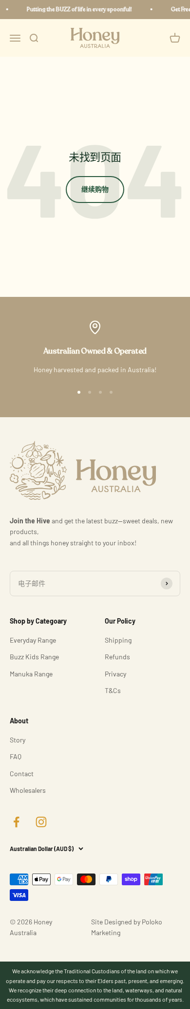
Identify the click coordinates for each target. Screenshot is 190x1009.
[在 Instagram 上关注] (41, 822)
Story (17, 740)
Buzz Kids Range (34, 656)
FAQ (15, 756)
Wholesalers (28, 790)
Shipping (118, 640)
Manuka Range (31, 674)
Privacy (115, 674)
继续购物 (95, 189)
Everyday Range (33, 640)
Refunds (117, 656)
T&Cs (113, 690)
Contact (22, 773)
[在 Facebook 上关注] (16, 822)
